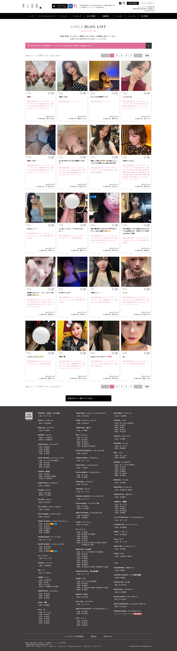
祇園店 (54, 476)
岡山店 (48, 593)
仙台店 (48, 464)
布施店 (130, 490)
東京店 (48, 623)
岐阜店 (86, 517)
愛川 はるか (50, 118)
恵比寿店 (48, 423)
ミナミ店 (48, 416)
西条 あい (147, 250)
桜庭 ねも (51, 314)
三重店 (48, 509)
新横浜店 (49, 439)
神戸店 (48, 462)
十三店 (86, 437)
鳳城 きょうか (81, 118)
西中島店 (48, 547)
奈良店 (86, 442)
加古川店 (86, 416)
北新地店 (56, 460)
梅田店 (48, 447)
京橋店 (86, 430)
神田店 (48, 485)
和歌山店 (49, 437)
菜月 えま (147, 118)
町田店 (48, 598)
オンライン (137, 614)
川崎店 (49, 495)
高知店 (48, 451)
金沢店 (48, 526)
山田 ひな (115, 186)
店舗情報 (105, 16)
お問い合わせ (107, 636)
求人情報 (144, 16)
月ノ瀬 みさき (49, 186)
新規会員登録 (132, 3)
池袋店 (48, 467)
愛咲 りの (83, 250)
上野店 (86, 506)
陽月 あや (147, 186)
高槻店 (123, 482)
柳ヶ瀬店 (48, 493)
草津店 (48, 595)
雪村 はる (115, 314)
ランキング (77, 16)
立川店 (48, 584)
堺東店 (123, 439)
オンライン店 (129, 614)
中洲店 (86, 589)
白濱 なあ (115, 378)
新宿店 (93, 567)
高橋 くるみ (146, 378)
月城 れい (83, 314)
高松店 (86, 439)
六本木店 (48, 502)
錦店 (47, 582)
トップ (31, 16)
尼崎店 (86, 477)
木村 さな (51, 250)
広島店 (86, 532)
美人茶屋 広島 (42, 118)
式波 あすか (82, 186)
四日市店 (48, 528)
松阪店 (48, 449)
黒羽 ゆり (115, 118)
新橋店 (48, 532)
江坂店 (48, 430)
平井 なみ (115, 250)
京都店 (48, 453)
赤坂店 (92, 542)
